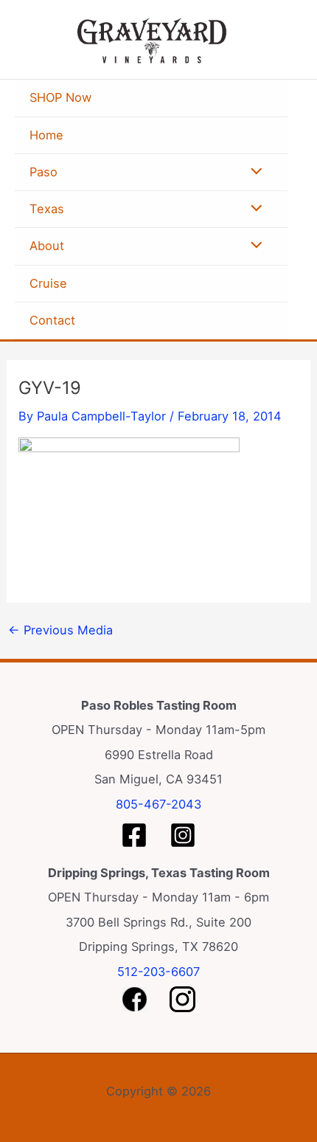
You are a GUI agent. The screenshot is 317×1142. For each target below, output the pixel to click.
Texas (46, 208)
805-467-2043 (158, 804)
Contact (52, 320)
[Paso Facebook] (134, 835)
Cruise (48, 283)
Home (46, 135)
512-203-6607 (158, 971)
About (46, 245)
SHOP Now (60, 97)
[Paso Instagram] (183, 835)
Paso (43, 172)
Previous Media (60, 630)
